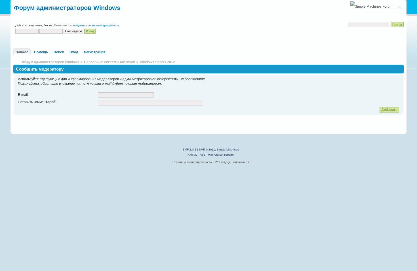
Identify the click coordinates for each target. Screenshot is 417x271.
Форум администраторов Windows (67, 7)
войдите (79, 25)
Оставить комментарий (36, 102)
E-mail (23, 95)
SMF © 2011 (207, 149)
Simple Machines (228, 149)
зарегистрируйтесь (105, 25)
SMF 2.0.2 (189, 149)
